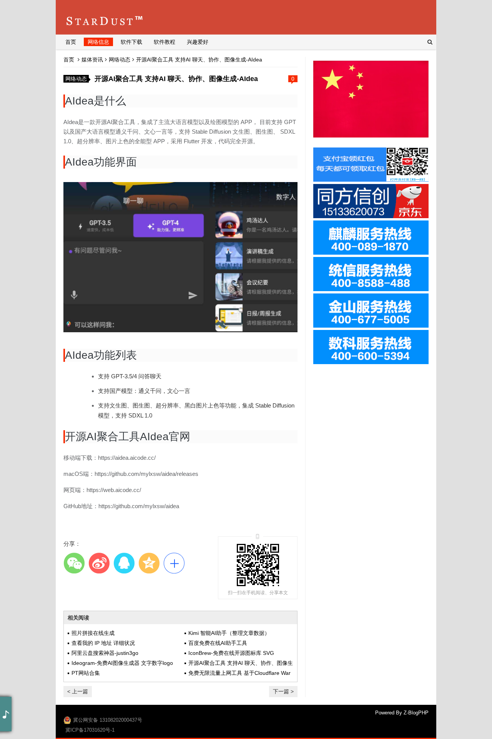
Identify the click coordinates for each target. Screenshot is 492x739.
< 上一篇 (77, 691)
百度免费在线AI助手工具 (217, 643)
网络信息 (98, 42)
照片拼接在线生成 (93, 633)
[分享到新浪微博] (99, 562)
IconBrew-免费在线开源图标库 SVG (231, 653)
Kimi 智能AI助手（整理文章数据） (229, 633)
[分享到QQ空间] (149, 562)
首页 (70, 42)
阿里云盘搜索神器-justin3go (104, 653)
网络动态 (119, 59)
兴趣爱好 (197, 42)
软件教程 (164, 42)
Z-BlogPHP (416, 713)
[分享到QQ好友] (124, 562)
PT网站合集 (85, 673)
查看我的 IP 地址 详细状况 (103, 643)
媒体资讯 (92, 59)
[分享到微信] (74, 562)
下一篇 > (283, 691)
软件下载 (131, 42)
